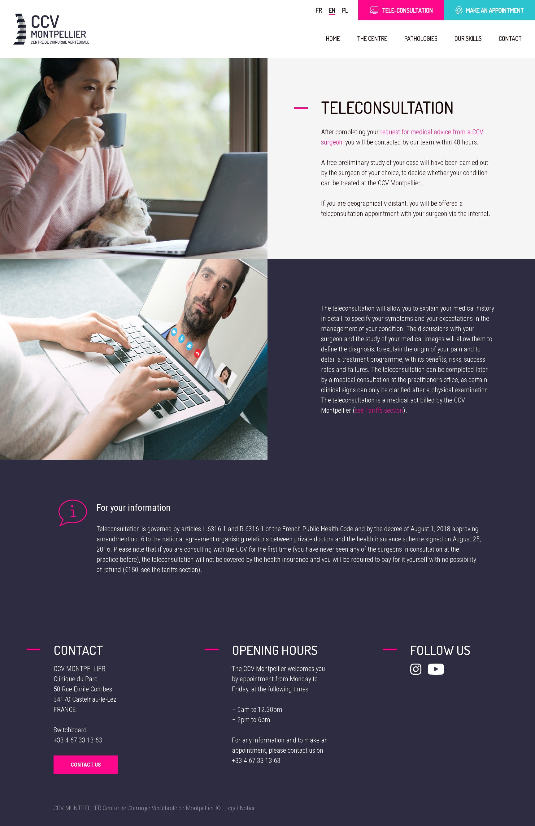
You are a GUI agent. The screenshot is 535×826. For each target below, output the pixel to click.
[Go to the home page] (51, 29)
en (332, 10)
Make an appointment (495, 10)
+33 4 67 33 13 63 (78, 740)
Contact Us (86, 764)
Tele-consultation (407, 10)
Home (333, 38)
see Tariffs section (379, 410)
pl (345, 10)
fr (319, 10)
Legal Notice (240, 808)
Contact (510, 38)
